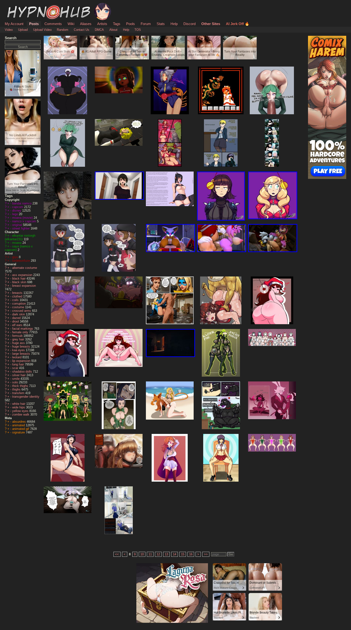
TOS (137, 29)
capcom (18, 207)
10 (142, 554)
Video (9, 29)
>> (206, 554)
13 (166, 554)
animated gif (21, 429)
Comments (53, 24)
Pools (130, 24)
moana (17, 243)
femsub (17, 336)
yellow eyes (20, 411)
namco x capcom (24, 221)
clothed (17, 296)
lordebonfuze (21, 260)
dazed (16, 318)
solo (15, 382)
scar (15, 368)
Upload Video (42, 29)
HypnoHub (18, 5)
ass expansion (22, 275)
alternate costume (24, 268)
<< (117, 554)
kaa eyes (19, 350)
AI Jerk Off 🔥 (237, 24)
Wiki (71, 24)
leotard (17, 357)
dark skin (19, 314)
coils (16, 300)
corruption (19, 303)
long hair (18, 364)
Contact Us (81, 29)
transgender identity (25, 396)
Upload (23, 29)
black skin (19, 282)
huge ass (19, 343)
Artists (102, 24)
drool (16, 321)
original (17, 225)
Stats (161, 24)
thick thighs (20, 386)
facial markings (23, 328)
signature (19, 432)
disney (17, 210)
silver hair (19, 375)
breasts (17, 293)
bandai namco (22, 203)
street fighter (21, 228)
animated (19, 425)
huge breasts (21, 346)
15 (182, 554)
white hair (19, 404)
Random (62, 29)
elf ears (17, 325)
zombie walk (21, 414)
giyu (15, 257)
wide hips (19, 407)
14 (174, 554)
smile (16, 378)
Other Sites (210, 24)
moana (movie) (23, 217)
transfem (18, 393)
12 (158, 554)
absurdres (19, 421)
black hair (19, 278)
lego (15, 214)
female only (20, 332)
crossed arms (22, 310)
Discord (189, 24)
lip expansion (21, 361)
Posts (34, 24)
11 (150, 554)
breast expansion (24, 285)
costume (18, 307)
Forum (146, 24)
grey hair (18, 339)
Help (174, 24)
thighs (16, 389)
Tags (116, 24)
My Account (14, 24)
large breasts (21, 353)
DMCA (99, 29)
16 (190, 554)
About (113, 29)
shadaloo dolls (22, 371)
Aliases (85, 24)
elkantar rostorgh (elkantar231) (20, 237)
